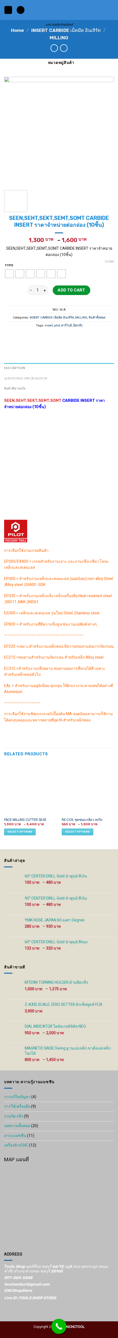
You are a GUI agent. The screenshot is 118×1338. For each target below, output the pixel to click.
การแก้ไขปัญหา (17, 1097)
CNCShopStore (18, 1290)
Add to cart (71, 290)
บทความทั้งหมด (17, 1126)
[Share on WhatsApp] (37, 337)
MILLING (59, 37)
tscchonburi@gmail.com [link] (27, 1284)
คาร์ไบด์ (66, 325)
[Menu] (8, 10)
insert (49, 325)
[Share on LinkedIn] (81, 337)
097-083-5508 (18, 1277)
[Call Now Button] (58, 1326)
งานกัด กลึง (13, 1116)
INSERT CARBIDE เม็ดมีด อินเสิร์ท (66, 30)
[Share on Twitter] (55, 337)
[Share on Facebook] (46, 337)
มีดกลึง (77, 325)
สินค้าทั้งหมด (97, 318)
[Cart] (111, 10)
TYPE (9, 265)
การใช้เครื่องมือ (17, 1106)
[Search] (20, 10)
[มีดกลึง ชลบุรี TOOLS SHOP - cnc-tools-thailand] (59, 10)
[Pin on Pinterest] (72, 337)
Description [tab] (14, 368)
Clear (109, 262)
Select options (19, 831)
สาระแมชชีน (15, 1136)
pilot (57, 325)
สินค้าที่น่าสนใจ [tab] (15, 389)
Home (17, 30)
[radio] (9, 274)
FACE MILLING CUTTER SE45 (25, 820)
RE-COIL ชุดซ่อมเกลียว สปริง (82, 820)
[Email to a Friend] (63, 337)
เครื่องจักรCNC (16, 1145)
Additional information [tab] (25, 378)
